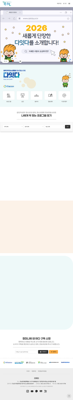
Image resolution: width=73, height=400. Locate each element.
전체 (5, 283)
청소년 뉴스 (19, 221)
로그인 (64, 3)
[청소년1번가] (45, 391)
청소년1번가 (19, 362)
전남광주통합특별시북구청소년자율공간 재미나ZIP (37, 299)
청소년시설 (7, 277)
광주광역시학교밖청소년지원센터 (42, 362)
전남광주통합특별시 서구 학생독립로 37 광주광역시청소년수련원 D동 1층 (38, 381)
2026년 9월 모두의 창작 (10, 180)
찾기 (68, 126)
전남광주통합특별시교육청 (54, 362)
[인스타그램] (28, 391)
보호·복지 (24, 283)
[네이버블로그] (41, 391)
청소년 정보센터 (8, 221)
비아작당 (22, 288)
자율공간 (32, 283)
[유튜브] (32, 391)
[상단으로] (69, 396)
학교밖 (17, 283)
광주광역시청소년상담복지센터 (30, 362)
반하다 (53, 352)
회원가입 (59, 3)
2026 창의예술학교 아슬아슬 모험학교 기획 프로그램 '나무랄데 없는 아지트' (44, 180)
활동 (11, 283)
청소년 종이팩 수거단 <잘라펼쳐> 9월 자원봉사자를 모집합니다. (27, 180)
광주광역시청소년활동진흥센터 (7, 362)
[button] (12, 58)
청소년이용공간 (18, 277)
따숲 (20, 310)
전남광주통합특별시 (65, 362)
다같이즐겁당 (23, 321)
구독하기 (43, 352)
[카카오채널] (36, 391)
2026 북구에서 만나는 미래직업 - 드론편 (62, 180)
